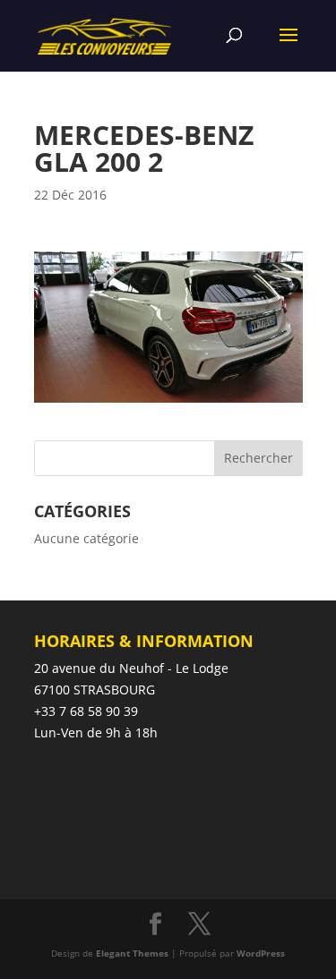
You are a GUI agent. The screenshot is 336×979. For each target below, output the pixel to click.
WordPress (261, 953)
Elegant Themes (132, 953)
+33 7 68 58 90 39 (86, 710)
